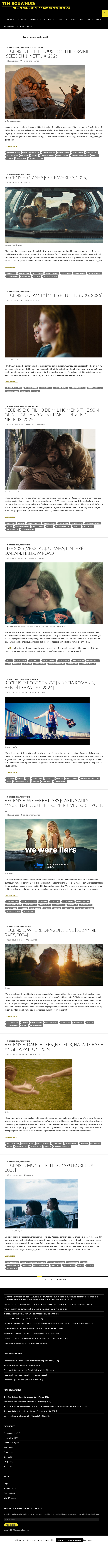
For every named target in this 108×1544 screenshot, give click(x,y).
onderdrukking (47, 155)
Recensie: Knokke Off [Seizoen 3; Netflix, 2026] (38, 1411)
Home (29, 26)
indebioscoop (78, 661)
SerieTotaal (21, 158)
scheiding (25, 391)
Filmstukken (9, 20)
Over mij (20, 26)
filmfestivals (64, 661)
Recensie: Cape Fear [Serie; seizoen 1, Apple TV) (23, 1379)
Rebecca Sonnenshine (80, 155)
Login (6, 1484)
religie (49, 526)
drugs (20, 778)
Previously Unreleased (90, 778)
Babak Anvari (20, 661)
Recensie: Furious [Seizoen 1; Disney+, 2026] (22, 1365)
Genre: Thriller (30, 905)
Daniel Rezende (34, 523)
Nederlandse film (95, 388)
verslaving (46, 781)
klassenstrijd (59, 905)
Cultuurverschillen (31, 152)
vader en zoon (12, 529)
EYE (28, 778)
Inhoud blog (9, 26)
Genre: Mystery (83, 902)
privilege (23, 908)
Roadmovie (25, 276)
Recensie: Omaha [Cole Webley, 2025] (46, 177)
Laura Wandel (93, 661)
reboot (95, 155)
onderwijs (55, 1265)
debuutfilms (38, 273)
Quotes (90, 20)
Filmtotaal (66, 273)
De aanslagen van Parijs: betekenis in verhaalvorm (25, 1343)
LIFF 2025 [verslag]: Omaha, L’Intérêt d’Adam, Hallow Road (45, 551)
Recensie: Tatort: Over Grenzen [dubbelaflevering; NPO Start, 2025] (31, 1360)
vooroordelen (28, 529)
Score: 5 (57, 908)
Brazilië (21, 523)
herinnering (78, 1022)
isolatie (90, 1022)
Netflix (34, 155)
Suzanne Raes (36, 1025)
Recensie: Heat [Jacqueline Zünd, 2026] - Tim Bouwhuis (26, 1406)
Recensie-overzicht (37, 20)
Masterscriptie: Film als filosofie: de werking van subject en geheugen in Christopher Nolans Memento (48, 1304)
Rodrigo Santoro (63, 526)
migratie (24, 155)
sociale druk (12, 1268)
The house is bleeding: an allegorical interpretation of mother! (31, 1333)
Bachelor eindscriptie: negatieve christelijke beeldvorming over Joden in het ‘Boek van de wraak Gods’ (48, 1324)
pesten (81, 1265)
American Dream (13, 152)
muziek (60, 778)
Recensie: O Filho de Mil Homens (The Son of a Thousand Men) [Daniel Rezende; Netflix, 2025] (52, 414)
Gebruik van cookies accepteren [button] (69, 1540)
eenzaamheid (36, 1022)
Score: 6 (10, 158)
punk (9, 781)
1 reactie (30, 1175)
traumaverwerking (85, 908)
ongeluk (27, 664)
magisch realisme (93, 523)
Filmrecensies (13, 48)
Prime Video (11, 908)
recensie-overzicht (56, 664)
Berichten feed (10, 1488)
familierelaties (49, 152)
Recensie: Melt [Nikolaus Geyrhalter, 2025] (69, 1406)
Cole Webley (24, 273)
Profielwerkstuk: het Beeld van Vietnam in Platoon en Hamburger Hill (34, 1329)
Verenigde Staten (36, 158)
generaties (55, 902)
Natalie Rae (95, 1143)
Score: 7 (36, 391)
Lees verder (11, 146)
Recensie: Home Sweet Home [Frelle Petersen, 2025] (25, 1375)
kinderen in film (61, 388)
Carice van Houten (14, 388)
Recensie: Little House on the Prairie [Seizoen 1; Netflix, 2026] (47, 53)
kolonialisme (12, 155)
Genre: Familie (78, 152)
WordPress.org (10, 1498)
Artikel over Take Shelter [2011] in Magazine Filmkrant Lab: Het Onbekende (35, 1309)
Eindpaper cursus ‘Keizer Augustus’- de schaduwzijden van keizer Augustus (36, 1338)
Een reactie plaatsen (31, 61)
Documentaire (12, 1022)
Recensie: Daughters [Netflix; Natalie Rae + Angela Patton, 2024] (54, 1047)
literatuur (72, 905)
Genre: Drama (63, 152)
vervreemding (60, 781)
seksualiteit (88, 526)
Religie (73, 20)
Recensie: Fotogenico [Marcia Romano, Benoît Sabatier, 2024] (50, 685)
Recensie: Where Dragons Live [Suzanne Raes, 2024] (51, 932)
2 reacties (27, 183)
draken (25, 1022)
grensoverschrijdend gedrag (33, 1262)
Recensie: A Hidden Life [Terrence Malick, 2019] (23, 1319)
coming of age (12, 1262)
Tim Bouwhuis (10, 1397)
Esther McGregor (29, 902)
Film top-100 (21, 20)
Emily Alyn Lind (12, 902)
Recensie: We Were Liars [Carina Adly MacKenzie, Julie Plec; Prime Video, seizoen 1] (54, 805)
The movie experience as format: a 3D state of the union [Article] (31, 1314)
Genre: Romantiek (14, 905)
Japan (84, 1262)
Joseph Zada (45, 905)
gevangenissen (71, 1143)
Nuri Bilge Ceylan (41, 1265)
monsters (27, 1265)
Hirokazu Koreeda (56, 1262)
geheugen (43, 902)
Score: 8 (37, 276)
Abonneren (11, 1525)
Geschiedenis (62, 20)
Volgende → (63, 1279)
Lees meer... (88, 1540)
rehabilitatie (36, 1146)
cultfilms (10, 778)
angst (9, 661)
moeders (16, 664)
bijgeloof (11, 523)
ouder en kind (62, 155)
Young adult (29, 911)
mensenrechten (95, 273)
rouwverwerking (88, 664)
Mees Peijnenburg (78, 388)
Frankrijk (50, 778)
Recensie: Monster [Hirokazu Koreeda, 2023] (49, 1168)
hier (11, 648)
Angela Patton (13, 1143)
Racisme (47, 908)
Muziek (51, 20)
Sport (81, 20)
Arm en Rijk (11, 273)
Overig (98, 20)
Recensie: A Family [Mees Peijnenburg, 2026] (53, 295)
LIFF (8, 664)
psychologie (35, 908)
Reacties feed (9, 1493)
